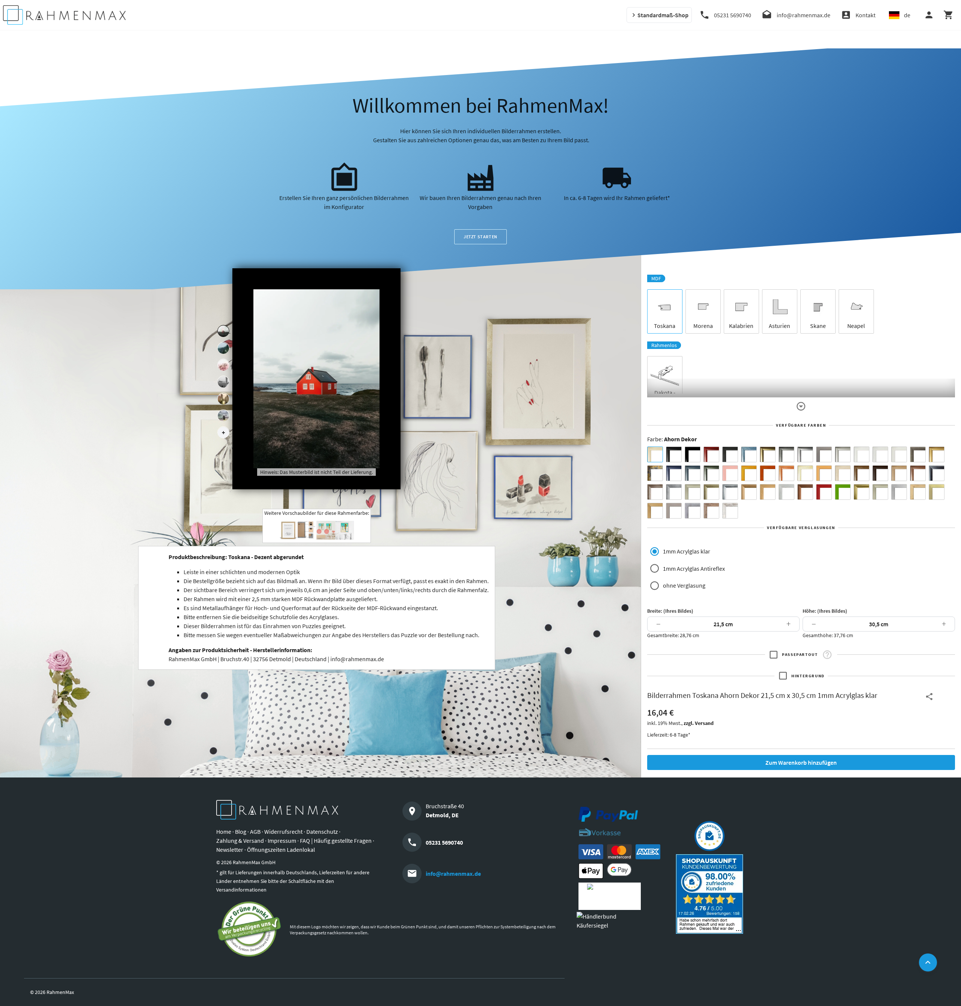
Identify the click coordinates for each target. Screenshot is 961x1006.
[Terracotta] (786, 473)
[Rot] (824, 492)
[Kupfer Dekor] (805, 492)
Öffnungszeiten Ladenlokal (281, 849)
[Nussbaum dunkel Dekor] (918, 473)
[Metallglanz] (918, 454)
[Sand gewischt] (805, 473)
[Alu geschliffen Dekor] (936, 473)
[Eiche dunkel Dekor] (880, 473)
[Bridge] (223, 382)
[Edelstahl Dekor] (899, 492)
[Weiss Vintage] (730, 511)
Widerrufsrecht (283, 831)
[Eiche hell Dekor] (843, 473)
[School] (223, 416)
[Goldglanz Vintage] (861, 492)
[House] (223, 331)
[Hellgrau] (674, 511)
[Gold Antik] (711, 492)
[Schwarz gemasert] (730, 454)
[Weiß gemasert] (899, 454)
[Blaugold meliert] (655, 473)
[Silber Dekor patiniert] (692, 511)
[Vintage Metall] (655, 492)
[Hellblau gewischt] (749, 454)
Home (223, 831)
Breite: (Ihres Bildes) (670, 611)
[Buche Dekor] (824, 473)
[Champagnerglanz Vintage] (880, 492)
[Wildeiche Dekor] (711, 511)
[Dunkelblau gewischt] (674, 473)
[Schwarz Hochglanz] (692, 454)
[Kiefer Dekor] (768, 492)
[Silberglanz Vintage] (730, 492)
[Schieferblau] (692, 473)
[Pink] (730, 473)
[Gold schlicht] (936, 454)
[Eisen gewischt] (674, 492)
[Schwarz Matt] (674, 454)
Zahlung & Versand (240, 840)
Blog (240, 831)
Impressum (282, 840)
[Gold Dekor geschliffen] (936, 492)
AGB (255, 831)
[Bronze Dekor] (749, 492)
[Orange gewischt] (768, 473)
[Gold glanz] (768, 454)
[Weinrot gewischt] (711, 454)
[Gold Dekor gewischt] (655, 511)
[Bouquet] (223, 365)
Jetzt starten (480, 236)
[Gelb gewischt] (749, 473)
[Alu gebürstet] (805, 454)
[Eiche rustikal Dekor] (861, 473)
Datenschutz (322, 831)
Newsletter (229, 849)
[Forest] (223, 348)
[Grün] (843, 492)
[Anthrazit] (824, 454)
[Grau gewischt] (786, 454)
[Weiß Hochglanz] (880, 454)
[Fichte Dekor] (918, 492)
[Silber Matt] (843, 454)
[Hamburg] (223, 399)
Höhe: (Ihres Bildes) (825, 611)
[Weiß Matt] (861, 454)
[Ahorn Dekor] (655, 454)
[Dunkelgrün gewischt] (711, 473)
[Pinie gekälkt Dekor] (786, 492)
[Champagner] (692, 492)
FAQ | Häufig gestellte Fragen (336, 840)
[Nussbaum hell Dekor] (899, 473)
